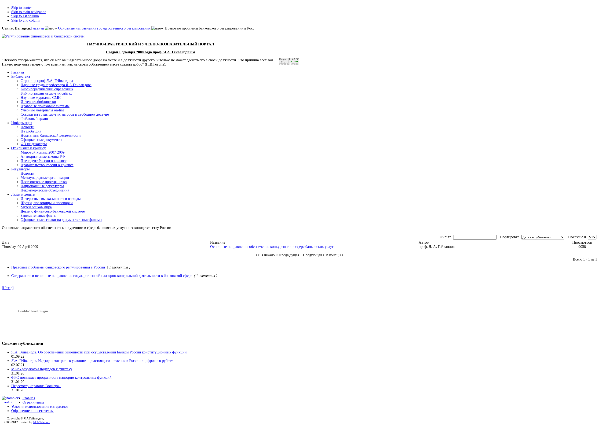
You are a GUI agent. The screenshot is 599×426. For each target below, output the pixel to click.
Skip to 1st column (25, 16)
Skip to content (22, 8)
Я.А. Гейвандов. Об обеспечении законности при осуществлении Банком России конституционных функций (99, 352)
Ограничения (33, 402)
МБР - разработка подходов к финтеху (41, 369)
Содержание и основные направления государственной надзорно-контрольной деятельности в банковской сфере (101, 276)
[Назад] (8, 288)
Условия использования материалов (40, 406)
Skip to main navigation (28, 12)
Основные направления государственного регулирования (104, 28)
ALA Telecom (41, 422)
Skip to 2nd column (25, 20)
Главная (37, 28)
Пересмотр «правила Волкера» (36, 386)
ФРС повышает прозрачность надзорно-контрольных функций (61, 377)
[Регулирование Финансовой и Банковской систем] (43, 36)
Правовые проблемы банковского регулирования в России (58, 267)
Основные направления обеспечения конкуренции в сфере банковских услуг (272, 247)
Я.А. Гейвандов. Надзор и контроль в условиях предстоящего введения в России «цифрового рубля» (92, 361)
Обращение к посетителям (32, 411)
